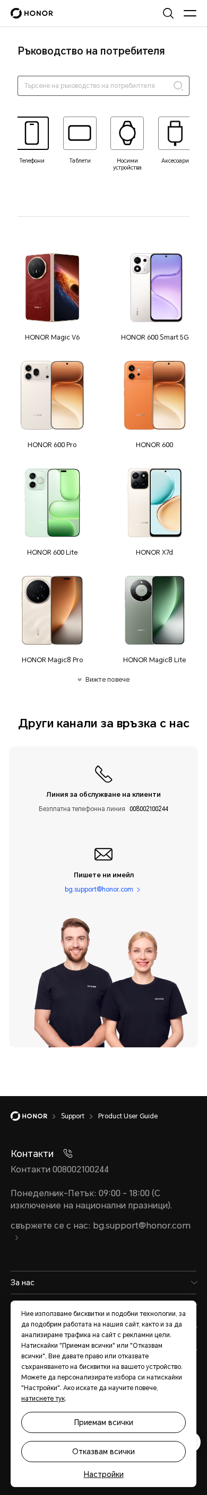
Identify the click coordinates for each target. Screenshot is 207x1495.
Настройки (104, 1474)
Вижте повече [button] (107, 679)
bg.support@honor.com (99, 889)
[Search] (178, 86)
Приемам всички (103, 1422)
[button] (52, 297)
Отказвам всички (103, 1451)
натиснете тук (43, 1398)
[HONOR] (36, 1116)
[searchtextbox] (103, 86)
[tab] (32, 141)
